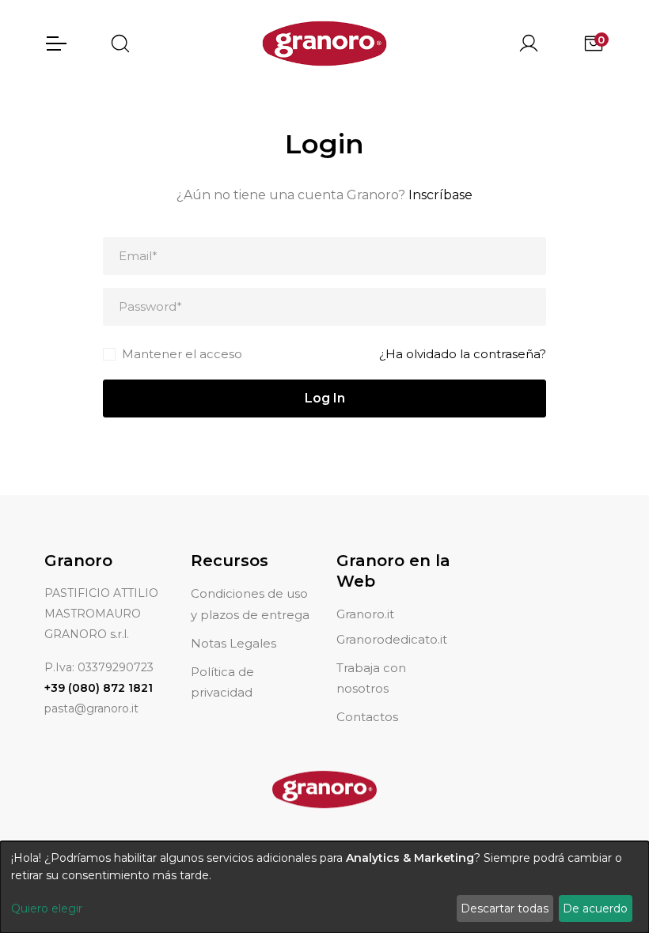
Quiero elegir (46, 908)
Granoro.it (365, 613)
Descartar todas (504, 908)
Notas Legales (233, 643)
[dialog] (324, 887)
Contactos (367, 716)
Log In (325, 398)
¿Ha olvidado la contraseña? (462, 353)
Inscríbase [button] (440, 194)
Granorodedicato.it (391, 639)
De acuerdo (595, 908)
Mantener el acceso (182, 353)
